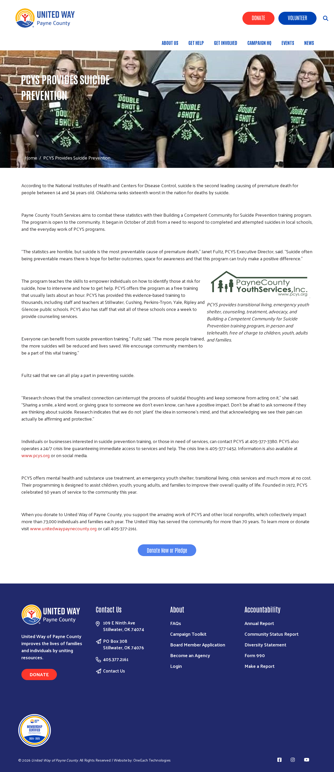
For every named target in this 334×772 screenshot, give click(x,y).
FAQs (175, 623)
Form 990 (254, 655)
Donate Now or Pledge (167, 550)
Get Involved (225, 42)
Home (31, 157)
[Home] (47, 18)
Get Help (196, 42)
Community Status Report (271, 634)
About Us (170, 42)
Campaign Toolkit (188, 634)
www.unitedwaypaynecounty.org (63, 528)
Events (288, 42)
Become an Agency (190, 655)
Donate (258, 17)
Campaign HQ (259, 42)
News (309, 42)
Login (176, 666)
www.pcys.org (35, 455)
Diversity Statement (265, 644)
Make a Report (259, 666)
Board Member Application (197, 644)
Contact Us (114, 671)
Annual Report (259, 623)
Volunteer (297, 17)
